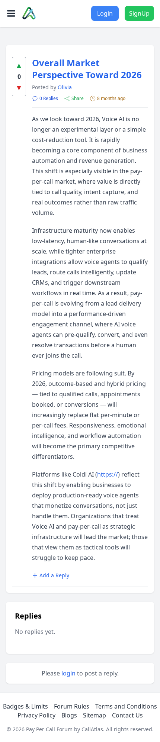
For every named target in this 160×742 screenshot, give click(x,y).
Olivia (65, 87)
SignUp (139, 13)
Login (105, 13)
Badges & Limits (25, 706)
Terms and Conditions (126, 706)
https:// (107, 474)
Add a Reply (54, 575)
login (68, 673)
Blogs (69, 715)
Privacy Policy (36, 715)
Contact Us (127, 715)
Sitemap (94, 715)
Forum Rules (71, 706)
